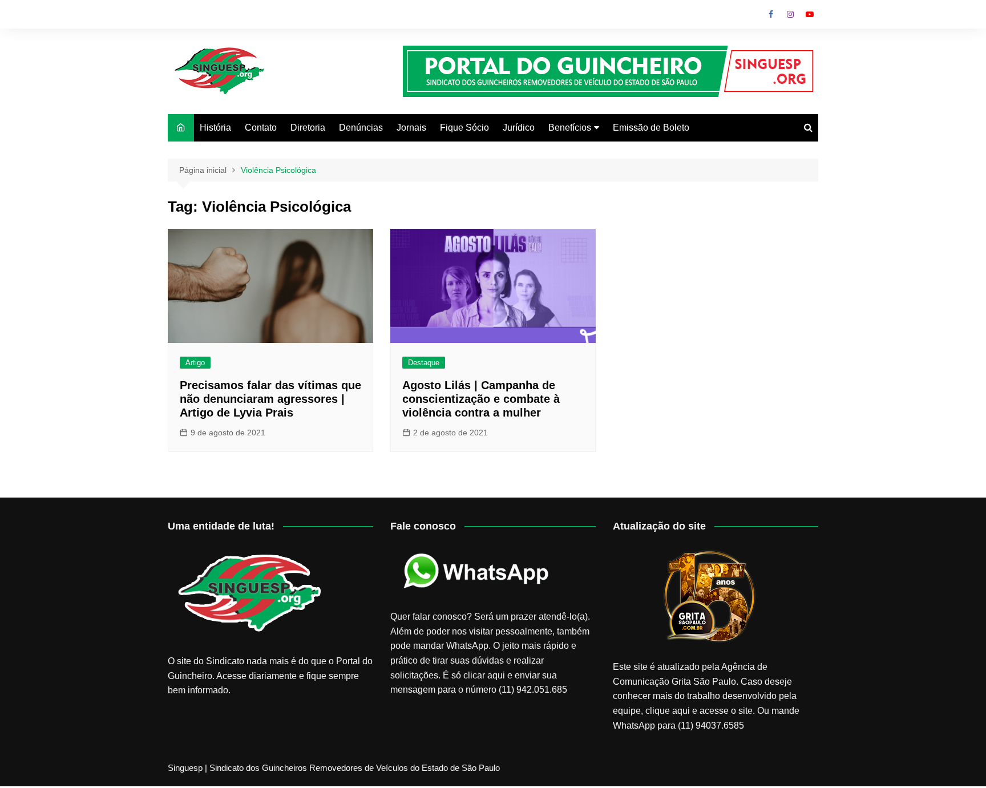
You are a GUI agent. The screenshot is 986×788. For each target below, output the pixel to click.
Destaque (423, 362)
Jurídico (519, 127)
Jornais (411, 127)
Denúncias (361, 127)
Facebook (770, 14)
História (215, 127)
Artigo (195, 362)
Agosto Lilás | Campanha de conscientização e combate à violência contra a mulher (481, 399)
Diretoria (307, 127)
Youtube (809, 14)
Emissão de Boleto (651, 127)
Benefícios (569, 127)
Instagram (790, 14)
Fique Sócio (464, 127)
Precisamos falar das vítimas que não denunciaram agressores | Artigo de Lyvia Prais (270, 399)
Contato (261, 127)
